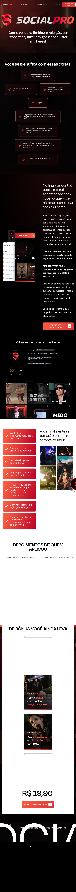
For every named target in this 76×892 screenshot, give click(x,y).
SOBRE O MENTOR (42, 5)
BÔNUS (58, 5)
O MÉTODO (24, 5)
